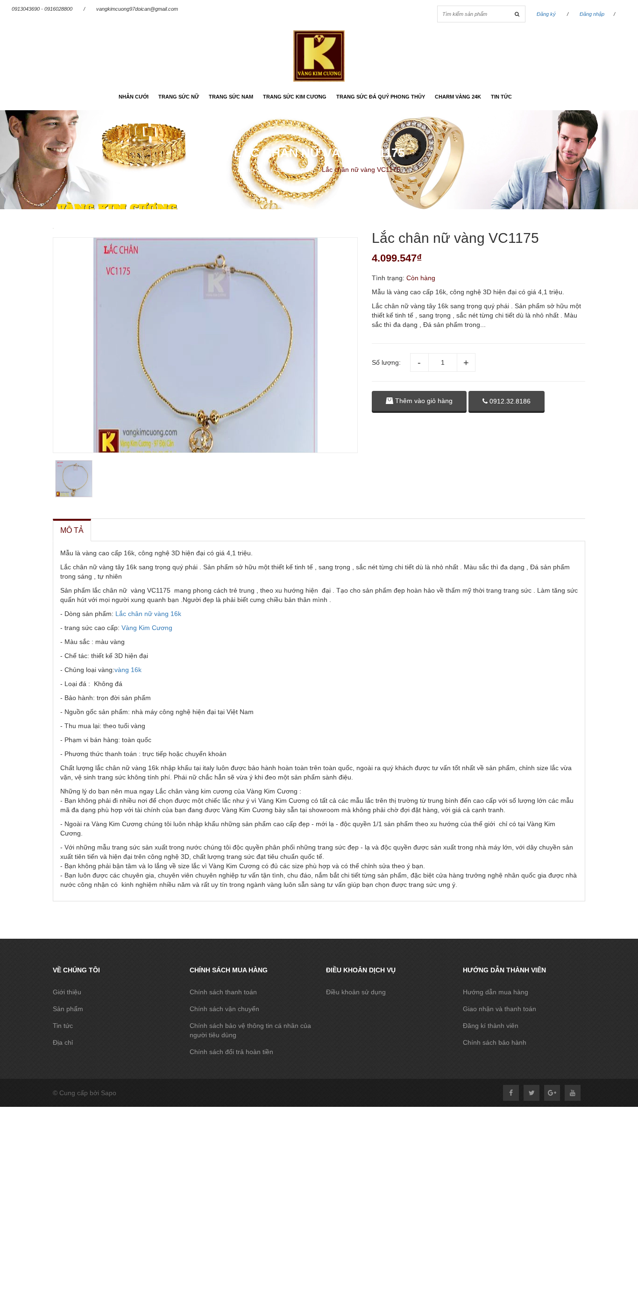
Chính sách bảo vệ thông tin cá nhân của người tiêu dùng (250, 1030)
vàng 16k (128, 669)
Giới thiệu (67, 992)
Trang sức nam (231, 96)
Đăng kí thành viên (490, 1025)
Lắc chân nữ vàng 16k (147, 613)
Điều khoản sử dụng (356, 992)
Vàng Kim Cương (146, 627)
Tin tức (501, 96)
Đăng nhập (592, 14)
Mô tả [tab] (72, 530)
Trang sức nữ (178, 96)
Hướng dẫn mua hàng (495, 992)
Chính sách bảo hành (494, 1042)
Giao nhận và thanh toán (499, 1009)
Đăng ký (546, 14)
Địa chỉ (63, 1042)
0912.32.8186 (509, 401)
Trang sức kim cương (294, 96)
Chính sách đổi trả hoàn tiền (231, 1051)
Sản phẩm (68, 1009)
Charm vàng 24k (458, 96)
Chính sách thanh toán (223, 992)
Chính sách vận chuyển (224, 1009)
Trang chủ (252, 169)
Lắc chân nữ (295, 169)
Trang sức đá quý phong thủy (380, 96)
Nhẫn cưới (134, 96)
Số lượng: (386, 362)
